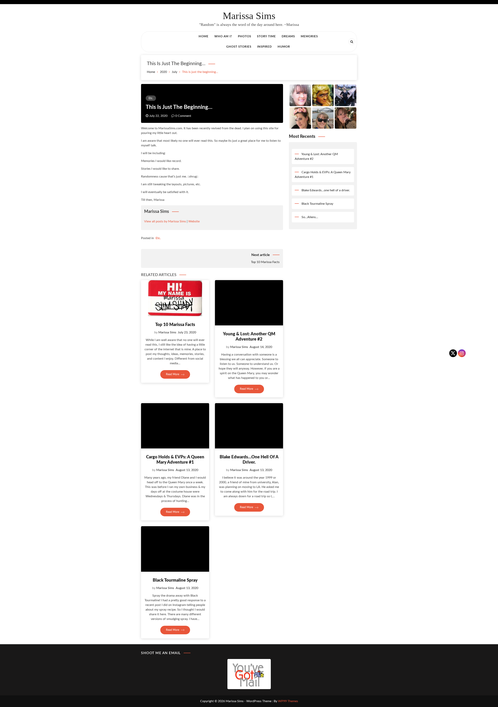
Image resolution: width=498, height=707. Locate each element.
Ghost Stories (238, 46)
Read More (173, 374)
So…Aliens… (310, 217)
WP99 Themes (288, 701)
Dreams (288, 36)
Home (204, 36)
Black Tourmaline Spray (175, 580)
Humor (284, 46)
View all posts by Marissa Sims (165, 221)
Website (194, 221)
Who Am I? (223, 36)
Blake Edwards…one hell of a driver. (326, 190)
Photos (244, 36)
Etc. (151, 98)
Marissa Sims (249, 15)
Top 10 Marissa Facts (175, 324)
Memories (309, 36)
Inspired (264, 46)
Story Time (266, 36)
